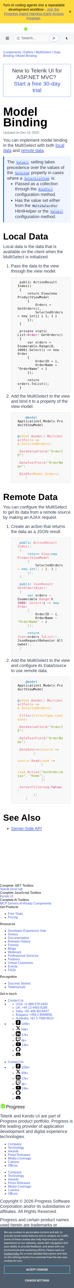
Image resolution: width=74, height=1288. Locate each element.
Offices (13, 1165)
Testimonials (16, 987)
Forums (13, 945)
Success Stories (19, 983)
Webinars (14, 952)
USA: (32, 1004)
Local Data (25, 236)
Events (13, 966)
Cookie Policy (12, 1253)
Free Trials (15, 913)
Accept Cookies (37, 1269)
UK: (31, 1007)
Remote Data (30, 497)
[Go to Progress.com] (13, 1108)
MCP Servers (9, 903)
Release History (19, 941)
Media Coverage (19, 1158)
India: (32, 1011)
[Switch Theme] (67, 38)
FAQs (12, 970)
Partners (14, 959)
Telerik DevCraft (11, 889)
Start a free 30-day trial (37, 87)
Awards (13, 1151)
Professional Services (23, 955)
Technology (16, 1147)
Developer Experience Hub (27, 930)
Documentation (18, 938)
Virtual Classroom (20, 963)
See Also (21, 818)
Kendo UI (6, 896)
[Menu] (7, 38)
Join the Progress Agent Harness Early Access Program (34, 14)
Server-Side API (26, 828)
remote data (32, 150)
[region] (37, 1257)
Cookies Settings (37, 1280)
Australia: (34, 1018)
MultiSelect (43, 52)
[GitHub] (18, 1050)
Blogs (12, 948)
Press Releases (19, 1154)
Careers (13, 1162)
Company (15, 1144)
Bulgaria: (34, 1014)
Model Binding (26, 55)
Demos (13, 934)
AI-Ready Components (35, 903)
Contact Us (15, 1000)
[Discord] (18, 1055)
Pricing (13, 917)
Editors (28, 52)
